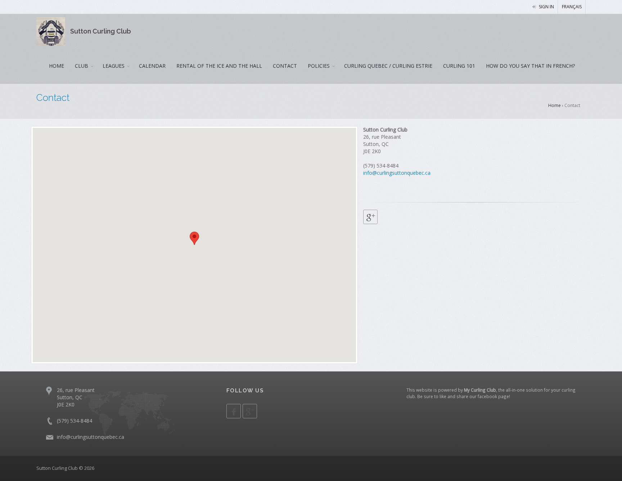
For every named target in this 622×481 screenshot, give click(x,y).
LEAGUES (114, 65)
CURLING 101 (459, 65)
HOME (56, 65)
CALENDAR (152, 65)
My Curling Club (480, 390)
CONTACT (285, 65)
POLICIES (319, 65)
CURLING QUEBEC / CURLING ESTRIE (388, 65)
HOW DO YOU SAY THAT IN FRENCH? (530, 65)
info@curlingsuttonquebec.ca (397, 172)
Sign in (546, 7)
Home (554, 105)
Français (572, 7)
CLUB (81, 65)
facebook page (493, 396)
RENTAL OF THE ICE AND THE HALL (219, 65)
